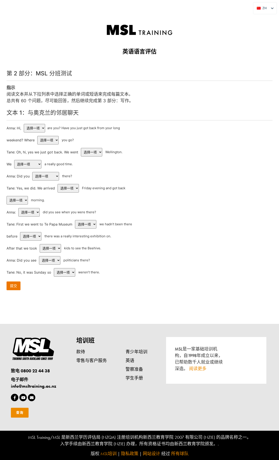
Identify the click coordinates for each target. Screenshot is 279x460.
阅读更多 (197, 368)
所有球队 (180, 454)
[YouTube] (23, 397)
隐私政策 (129, 454)
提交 (13, 286)
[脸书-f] (14, 397)
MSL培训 (108, 454)
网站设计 (151, 454)
